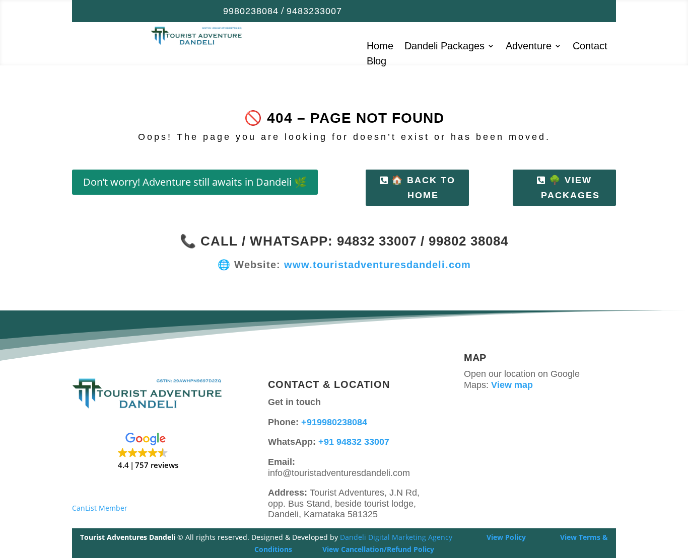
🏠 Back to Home (423, 188)
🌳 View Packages (570, 188)
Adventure (529, 46)
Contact (590, 46)
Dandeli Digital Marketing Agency (396, 537)
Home (380, 46)
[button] (148, 452)
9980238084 (251, 11)
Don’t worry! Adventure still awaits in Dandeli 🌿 (195, 182)
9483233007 (314, 11)
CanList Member (99, 508)
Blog (376, 61)
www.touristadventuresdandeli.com (377, 264)
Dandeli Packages (444, 46)
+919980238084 (334, 422)
